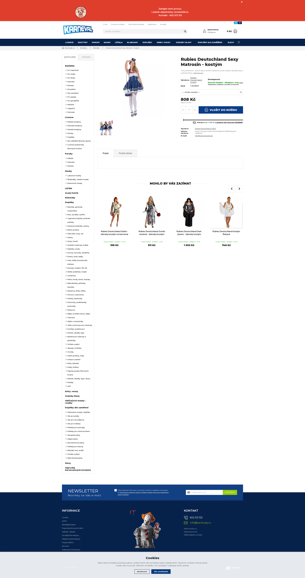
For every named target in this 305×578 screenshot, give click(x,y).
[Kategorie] (239, 42)
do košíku (223, 110)
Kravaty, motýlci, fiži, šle (77, 268)
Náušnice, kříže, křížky (76, 291)
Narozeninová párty (75, 443)
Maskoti (70, 104)
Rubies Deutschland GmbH (196, 80)
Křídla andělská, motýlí (77, 272)
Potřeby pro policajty (76, 427)
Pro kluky (71, 78)
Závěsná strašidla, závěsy (78, 226)
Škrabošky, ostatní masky (78, 179)
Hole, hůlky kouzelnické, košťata (77, 262)
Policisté (71, 112)
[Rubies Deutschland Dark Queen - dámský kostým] (189, 212)
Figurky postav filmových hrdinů (78, 373)
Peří (69, 386)
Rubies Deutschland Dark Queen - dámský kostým (189, 232)
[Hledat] (185, 31)
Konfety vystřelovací (76, 329)
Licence (69, 42)
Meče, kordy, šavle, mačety (78, 279)
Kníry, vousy (163, 42)
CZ (236, 23)
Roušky (70, 382)
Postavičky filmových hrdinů (72, 528)
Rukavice (71, 310)
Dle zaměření (73, 93)
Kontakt (163, 24)
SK (240, 23)
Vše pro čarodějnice (75, 420)
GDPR (64, 521)
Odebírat (230, 492)
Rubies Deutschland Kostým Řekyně (226, 232)
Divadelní (71, 89)
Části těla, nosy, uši (75, 234)
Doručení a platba (118, 24)
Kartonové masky (74, 183)
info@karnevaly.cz (200, 522)
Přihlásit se (212, 32)
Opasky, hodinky (74, 348)
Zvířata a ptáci (73, 344)
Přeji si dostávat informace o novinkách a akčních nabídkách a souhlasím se (143, 492)
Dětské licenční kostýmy (71, 539)
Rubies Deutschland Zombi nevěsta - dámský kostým (152, 232)
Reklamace (152, 24)
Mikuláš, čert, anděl (75, 450)
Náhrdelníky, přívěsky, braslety (76, 285)
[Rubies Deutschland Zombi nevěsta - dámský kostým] (151, 212)
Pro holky (71, 74)
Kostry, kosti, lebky (75, 256)
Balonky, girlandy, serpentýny (75, 209)
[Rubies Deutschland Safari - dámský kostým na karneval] (114, 212)
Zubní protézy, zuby (75, 356)
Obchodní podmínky (136, 24)
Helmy (70, 237)
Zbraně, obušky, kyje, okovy (78, 379)
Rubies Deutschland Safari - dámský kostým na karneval (114, 232)
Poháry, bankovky (74, 298)
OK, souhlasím (161, 571)
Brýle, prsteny (73, 230)
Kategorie (70, 57)
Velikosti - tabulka (68, 532)
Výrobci (86, 57)
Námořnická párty (74, 458)
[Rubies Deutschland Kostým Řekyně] (226, 212)
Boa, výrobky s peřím (76, 215)
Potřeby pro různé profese (78, 431)
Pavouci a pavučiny (75, 295)
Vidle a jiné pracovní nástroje (79, 325)
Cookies (65, 517)
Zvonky (70, 352)
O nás (105, 24)
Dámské (70, 82)
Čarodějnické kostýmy (70, 535)
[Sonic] (81, 12)
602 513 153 (196, 517)
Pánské (70, 85)
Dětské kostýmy (74, 122)
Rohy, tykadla (73, 363)
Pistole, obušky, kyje (75, 333)
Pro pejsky (71, 97)
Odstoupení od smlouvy (71, 550)
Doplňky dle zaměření (210, 42)
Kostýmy (83, 42)
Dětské (70, 158)
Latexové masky (74, 176)
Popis (106, 153)
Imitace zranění (73, 359)
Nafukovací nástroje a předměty (76, 338)
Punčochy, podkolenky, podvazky (77, 304)
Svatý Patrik (71, 193)
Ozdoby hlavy (183, 42)
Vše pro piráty (73, 416)
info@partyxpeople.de (204, 136)
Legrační (71, 108)
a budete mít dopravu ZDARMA (229, 122)
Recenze (65, 546)
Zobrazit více (198, 73)
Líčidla (119, 42)
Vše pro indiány (74, 424)
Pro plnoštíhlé (73, 101)
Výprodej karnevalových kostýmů (78, 469)
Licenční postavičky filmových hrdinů (75, 146)
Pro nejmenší (73, 70)
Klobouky (132, 42)
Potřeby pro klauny (75, 446)
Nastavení (142, 571)
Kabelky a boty (73, 249)
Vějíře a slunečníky (75, 321)
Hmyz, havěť (72, 241)
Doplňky (147, 42)
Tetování (71, 318)
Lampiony (71, 276)
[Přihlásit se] (204, 31)
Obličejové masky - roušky (75, 402)
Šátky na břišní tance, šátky (78, 314)
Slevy (231, 42)
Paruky (96, 42)
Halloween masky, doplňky (78, 412)
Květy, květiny (73, 367)
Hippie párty (72, 439)
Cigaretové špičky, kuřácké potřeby (78, 220)
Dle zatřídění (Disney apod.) (79, 141)
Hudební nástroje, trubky (77, 245)
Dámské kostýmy (74, 126)
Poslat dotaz (125, 153)
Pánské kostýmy (74, 129)
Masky (107, 42)
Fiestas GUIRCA (68, 542)
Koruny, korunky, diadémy (78, 253)
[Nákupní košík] (235, 31)
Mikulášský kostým (69, 525)
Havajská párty (73, 435)
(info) (241, 83)
